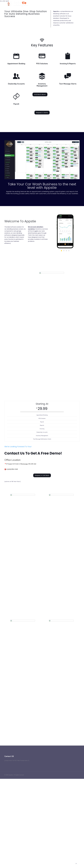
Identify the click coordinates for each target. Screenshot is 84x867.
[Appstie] (17, 3)
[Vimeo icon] (75, 775)
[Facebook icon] (70, 775)
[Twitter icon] (73, 775)
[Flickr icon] (77, 775)
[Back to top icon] (76, 863)
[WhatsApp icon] (68, 775)
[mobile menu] (77, 3)
